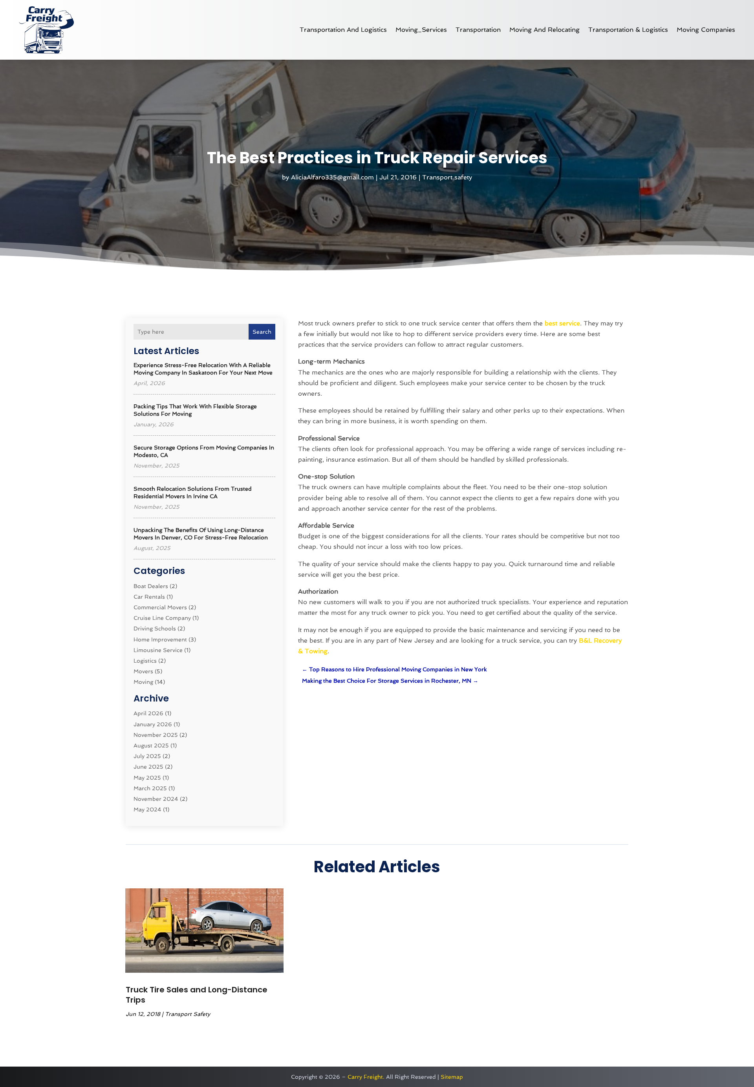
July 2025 (147, 756)
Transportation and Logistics (343, 29)
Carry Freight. (366, 1077)
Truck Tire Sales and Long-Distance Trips (196, 994)
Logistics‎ (145, 661)
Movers (143, 671)
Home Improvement (160, 639)
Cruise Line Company (162, 618)
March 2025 (150, 788)
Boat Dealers (151, 586)
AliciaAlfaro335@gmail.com (332, 177)
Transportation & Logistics (628, 29)
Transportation (478, 29)
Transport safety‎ (447, 177)
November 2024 (156, 799)
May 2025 (147, 778)
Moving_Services (421, 29)
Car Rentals (149, 597)
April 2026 (148, 713)
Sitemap (452, 1077)
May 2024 (147, 809)
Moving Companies (706, 29)
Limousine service (158, 650)
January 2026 (153, 724)
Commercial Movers (160, 607)
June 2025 (148, 767)
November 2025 (156, 735)
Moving (143, 682)
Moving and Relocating (544, 29)
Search (262, 332)
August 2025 (151, 745)
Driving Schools (155, 628)
